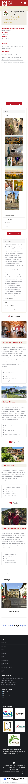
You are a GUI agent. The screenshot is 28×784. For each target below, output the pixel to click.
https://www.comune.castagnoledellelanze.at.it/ (13, 62)
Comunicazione (7, 694)
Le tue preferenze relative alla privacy (15, 779)
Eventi (4, 650)
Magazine (5, 660)
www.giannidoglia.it (10, 562)
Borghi (4, 646)
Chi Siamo (5, 642)
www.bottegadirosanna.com (12, 434)
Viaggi (4, 653)
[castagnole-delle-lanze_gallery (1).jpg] (14, 140)
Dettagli (16, 595)
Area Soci (5, 671)
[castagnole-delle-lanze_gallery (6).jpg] (12, 200)
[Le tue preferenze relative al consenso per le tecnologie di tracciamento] (1, 588)
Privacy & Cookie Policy (13, 767)
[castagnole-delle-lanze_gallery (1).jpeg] (14, 126)
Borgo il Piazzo (14, 611)
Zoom (12, 595)
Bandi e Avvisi (6, 664)
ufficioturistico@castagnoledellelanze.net (12, 60)
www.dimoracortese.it (10, 495)
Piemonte (12, 572)
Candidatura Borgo (7, 667)
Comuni (5, 698)
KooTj (16, 769)
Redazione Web (7, 696)
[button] (3, 597)
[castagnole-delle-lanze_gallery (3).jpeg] (17, 161)
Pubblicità (5, 692)
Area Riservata (22, 767)
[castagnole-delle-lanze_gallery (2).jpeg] (14, 150)
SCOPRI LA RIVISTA (14, 625)
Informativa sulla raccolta (9, 782)
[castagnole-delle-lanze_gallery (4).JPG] (9, 185)
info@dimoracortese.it (10, 493)
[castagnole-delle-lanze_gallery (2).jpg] (8, 161)
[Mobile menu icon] (25, 2)
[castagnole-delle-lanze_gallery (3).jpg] (14, 172)
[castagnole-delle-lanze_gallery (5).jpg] (18, 185)
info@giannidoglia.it (10, 560)
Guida (4, 657)
